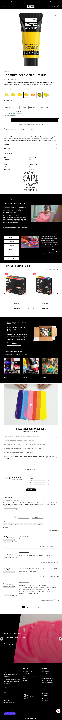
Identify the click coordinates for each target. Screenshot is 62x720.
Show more (6, 527)
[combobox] (23, 517)
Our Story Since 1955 (27, 671)
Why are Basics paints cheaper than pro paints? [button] (18, 453)
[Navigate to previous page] (20, 607)
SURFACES (11, 245)
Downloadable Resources (47, 678)
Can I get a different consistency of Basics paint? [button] (19, 441)
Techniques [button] (7, 148)
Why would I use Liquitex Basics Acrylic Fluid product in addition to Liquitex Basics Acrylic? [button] (29, 457)
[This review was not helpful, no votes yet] (57, 547)
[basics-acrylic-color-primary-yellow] (20, 95)
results (26, 524)
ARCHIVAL (11, 249)
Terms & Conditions (8, 696)
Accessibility (25, 678)
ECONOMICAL (11, 241)
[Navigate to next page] (41, 607)
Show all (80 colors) (11, 100)
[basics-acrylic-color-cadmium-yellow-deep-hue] (33, 95)
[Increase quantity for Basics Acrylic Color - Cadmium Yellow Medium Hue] (9, 120)
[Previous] (11, 1)
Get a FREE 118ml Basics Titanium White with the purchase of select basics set (30, 1)
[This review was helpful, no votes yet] (54, 547)
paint (35, 524)
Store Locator (45, 676)
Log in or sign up (19, 111)
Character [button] (6, 144)
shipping (16, 524)
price (21, 524)
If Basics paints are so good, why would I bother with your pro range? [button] (25, 445)
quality (10, 524)
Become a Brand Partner (47, 680)
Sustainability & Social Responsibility (30, 676)
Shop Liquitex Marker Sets (52, 269)
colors (5, 524)
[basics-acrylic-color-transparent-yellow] (13, 95)
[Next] (50, 1)
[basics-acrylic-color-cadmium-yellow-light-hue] (7, 95)
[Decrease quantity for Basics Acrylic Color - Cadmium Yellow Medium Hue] (5, 120)
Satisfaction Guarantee (9, 702)
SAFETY (11, 254)
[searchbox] (8, 517)
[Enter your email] (18, 687)
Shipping (5, 115)
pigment (40, 524)
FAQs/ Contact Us (45, 671)
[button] (31, 718)
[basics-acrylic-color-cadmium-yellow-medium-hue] (26, 95)
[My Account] (52, 6)
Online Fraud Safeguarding (47, 682)
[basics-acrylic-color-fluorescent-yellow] (46, 95)
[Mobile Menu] (5, 6)
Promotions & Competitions (10, 698)
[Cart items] (57, 6)
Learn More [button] (31, 696)
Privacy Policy (7, 700)
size (31, 524)
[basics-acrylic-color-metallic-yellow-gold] (39, 95)
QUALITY (11, 237)
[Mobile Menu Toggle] (4, 6)
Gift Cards (25, 680)
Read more (36, 593)
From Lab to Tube (26, 674)
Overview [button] (6, 134)
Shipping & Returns (46, 674)
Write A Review (31, 489)
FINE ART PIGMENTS (11, 258)
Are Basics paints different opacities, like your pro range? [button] (21, 437)
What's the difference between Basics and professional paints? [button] (23, 449)
